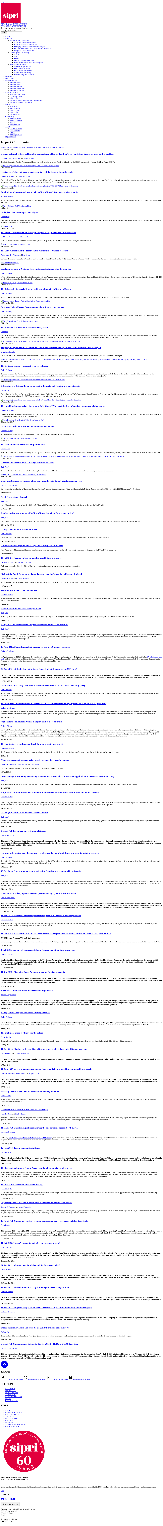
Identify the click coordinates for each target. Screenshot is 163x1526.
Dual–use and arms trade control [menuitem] (25, 44)
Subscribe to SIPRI (11, 1504)
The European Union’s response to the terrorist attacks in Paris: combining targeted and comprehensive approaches (53, 703)
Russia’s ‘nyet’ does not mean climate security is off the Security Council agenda (37, 172)
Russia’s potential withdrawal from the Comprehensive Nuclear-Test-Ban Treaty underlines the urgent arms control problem (57, 154)
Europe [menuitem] (16, 59)
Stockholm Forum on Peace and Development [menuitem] (26, 101)
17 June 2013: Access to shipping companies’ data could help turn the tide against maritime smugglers (47, 1069)
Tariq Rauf (4, 467)
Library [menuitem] (12, 133)
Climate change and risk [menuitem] (22, 67)
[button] (4, 1366)
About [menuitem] (7, 127)
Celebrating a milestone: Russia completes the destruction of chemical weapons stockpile (40, 386)
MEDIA (8, 1399)
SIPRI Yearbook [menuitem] (11, 81)
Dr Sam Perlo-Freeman (9, 485)
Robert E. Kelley (7, 196)
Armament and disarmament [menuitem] (19, 40)
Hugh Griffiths (6, 1053)
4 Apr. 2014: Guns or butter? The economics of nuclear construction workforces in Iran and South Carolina (50, 792)
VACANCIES (10, 1416)
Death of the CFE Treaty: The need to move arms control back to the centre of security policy (43, 685)
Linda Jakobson (20, 1114)
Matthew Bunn (29, 158)
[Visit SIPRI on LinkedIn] (12, 1499)
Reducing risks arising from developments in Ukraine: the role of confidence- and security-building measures (50, 853)
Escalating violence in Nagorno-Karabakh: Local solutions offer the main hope (36, 269)
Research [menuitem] (8, 38)
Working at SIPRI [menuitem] (16, 135)
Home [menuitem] (7, 36)
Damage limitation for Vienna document (19, 529)
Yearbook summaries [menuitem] (17, 91)
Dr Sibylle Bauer (7, 578)
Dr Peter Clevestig (7, 748)
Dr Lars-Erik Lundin (8, 651)
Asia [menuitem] (15, 56)
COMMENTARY (11, 1401)
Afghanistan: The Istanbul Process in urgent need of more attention (31, 722)
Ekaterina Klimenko (8, 352)
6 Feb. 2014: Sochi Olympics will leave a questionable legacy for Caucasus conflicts (38, 893)
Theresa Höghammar (8, 995)
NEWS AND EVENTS (13, 1397)
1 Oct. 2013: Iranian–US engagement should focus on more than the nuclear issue (38, 950)
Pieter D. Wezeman (7, 562)
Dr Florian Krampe (7, 176)
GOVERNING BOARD (14, 1412)
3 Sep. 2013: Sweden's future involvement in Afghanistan (27, 990)
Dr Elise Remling (24, 237)
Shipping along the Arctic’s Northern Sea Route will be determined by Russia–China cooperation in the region (51, 347)
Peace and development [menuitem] (18, 65)
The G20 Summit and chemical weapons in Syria (23, 444)
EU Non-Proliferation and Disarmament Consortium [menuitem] (32, 48)
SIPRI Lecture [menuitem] (15, 99)
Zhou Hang (35, 764)
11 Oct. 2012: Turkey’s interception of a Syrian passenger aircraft (30, 1243)
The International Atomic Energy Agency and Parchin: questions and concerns (36, 1168)
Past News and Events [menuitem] (17, 95)
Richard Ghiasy (6, 726)
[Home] (11, 22)
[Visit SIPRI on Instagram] (6, 1499)
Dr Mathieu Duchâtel (8, 764)
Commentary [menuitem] (9, 117)
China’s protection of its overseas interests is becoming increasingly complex (35, 760)
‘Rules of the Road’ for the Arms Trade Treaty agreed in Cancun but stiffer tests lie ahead (41, 574)
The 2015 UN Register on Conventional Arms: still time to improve (31, 558)
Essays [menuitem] (12, 123)
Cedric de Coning (24, 176)
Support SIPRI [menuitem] (10, 137)
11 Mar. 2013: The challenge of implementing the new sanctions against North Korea (39, 1128)
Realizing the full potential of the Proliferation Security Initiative (30, 1091)
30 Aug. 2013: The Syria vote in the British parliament (25, 1013)
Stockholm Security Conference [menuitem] (21, 103)
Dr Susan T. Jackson (8, 1312)
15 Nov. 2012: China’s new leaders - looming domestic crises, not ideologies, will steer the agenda (44, 1221)
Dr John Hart (5, 390)
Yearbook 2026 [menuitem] (15, 83)
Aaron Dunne (20, 1073)
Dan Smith (4, 158)
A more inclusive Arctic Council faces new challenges (24, 1109)
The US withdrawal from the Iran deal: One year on (24, 327)
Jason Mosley (5, 217)
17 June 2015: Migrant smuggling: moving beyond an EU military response (35, 647)
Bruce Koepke (6, 1037)
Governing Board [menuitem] (16, 129)
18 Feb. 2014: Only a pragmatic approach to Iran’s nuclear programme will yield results (41, 871)
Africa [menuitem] (16, 54)
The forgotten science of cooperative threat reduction (24, 366)
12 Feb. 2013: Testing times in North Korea (20, 1148)
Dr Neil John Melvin (8, 835)
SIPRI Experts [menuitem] (15, 111)
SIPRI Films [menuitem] (14, 113)
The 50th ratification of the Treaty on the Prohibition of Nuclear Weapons (34, 251)
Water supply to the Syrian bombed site (19, 590)
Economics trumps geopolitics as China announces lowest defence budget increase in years (41, 481)
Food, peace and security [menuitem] (23, 71)
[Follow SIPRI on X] (8, 1499)
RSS (2, 1491)
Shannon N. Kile (7, 920)
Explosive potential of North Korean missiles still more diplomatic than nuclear (36, 1202)
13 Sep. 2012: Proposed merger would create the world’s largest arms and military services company (46, 1307)
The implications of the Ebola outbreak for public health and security (32, 744)
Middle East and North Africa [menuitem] (24, 61)
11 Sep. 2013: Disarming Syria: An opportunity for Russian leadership (33, 972)
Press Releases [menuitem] (15, 109)
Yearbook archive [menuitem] (16, 87)
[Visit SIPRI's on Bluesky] (2, 1499)
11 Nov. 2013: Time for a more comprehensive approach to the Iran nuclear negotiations (41, 915)
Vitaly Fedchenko (25, 1207)
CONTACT (9, 1420)
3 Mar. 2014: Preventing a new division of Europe (23, 831)
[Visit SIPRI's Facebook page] (4, 1499)
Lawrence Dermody (22, 1053)
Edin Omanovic (6, 1247)
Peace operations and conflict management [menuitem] (29, 63)
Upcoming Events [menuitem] (16, 97)
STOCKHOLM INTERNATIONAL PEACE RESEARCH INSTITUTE (14, 25)
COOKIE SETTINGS (13, 1426)
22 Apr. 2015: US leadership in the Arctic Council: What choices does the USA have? (39, 669)
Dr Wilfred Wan (15, 158)
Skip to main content (8, 2)
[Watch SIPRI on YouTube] (14, 1499)
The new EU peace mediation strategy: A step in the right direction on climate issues (38, 232)
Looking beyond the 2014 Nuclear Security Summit (24, 813)
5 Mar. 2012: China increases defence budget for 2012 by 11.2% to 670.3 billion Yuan (39, 1344)
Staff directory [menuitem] (15, 131)
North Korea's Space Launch (14, 497)
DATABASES (10, 1391)
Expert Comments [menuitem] (16, 121)
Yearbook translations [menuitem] (17, 89)
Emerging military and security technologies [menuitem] (29, 46)
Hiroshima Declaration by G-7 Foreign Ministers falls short (27, 463)
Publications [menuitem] (9, 79)
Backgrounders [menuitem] (15, 125)
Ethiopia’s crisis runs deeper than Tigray (19, 212)
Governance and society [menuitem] (22, 73)
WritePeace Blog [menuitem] (16, 119)
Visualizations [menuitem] (15, 115)
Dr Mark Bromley (22, 578)
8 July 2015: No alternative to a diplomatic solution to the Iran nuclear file (34, 624)
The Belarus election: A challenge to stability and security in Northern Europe (36, 289)
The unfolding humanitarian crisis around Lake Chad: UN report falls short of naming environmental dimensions (52, 406)
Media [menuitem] (7, 105)
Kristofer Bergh (6, 1114)
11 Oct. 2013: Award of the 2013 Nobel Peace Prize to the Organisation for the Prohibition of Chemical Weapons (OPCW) (56, 934)
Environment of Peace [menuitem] (22, 69)
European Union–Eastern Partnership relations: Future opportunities (32, 307)
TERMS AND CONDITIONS (16, 1424)
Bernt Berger (5, 1225)
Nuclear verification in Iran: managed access (21, 608)
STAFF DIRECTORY (13, 1414)
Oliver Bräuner (22, 764)
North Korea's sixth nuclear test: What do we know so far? (27, 426)
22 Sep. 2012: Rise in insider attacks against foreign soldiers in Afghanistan (35, 1287)
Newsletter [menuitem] (13, 107)
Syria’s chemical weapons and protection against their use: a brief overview (35, 1328)
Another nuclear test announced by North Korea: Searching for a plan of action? (37, 513)
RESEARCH (10, 1389)
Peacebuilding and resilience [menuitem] (24, 75)
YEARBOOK (10, 1395)
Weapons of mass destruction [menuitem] (24, 50)
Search (3, 30)
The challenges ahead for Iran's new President (22, 1033)
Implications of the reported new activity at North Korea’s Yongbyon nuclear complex (40, 192)
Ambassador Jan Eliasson (10, 255)
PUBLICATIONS (11, 1393)
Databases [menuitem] (8, 77)
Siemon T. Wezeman (25, 562)
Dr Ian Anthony (6, 273)
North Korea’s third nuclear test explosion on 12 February (30, 1138)
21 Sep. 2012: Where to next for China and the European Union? (30, 1265)
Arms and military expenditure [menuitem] (24, 42)
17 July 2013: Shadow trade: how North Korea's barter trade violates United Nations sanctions (44, 1049)
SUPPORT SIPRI (11, 1418)
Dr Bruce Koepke (7, 954)
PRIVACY (9, 1422)
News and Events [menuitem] (11, 93)
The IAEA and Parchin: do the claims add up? (22, 1184)
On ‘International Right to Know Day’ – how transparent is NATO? (32, 545)
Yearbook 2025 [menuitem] (15, 85)
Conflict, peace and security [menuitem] (19, 52)
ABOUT (8, 1410)
